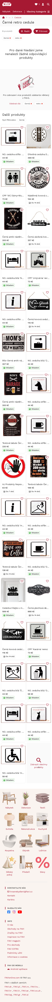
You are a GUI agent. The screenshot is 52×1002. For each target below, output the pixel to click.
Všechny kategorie (36, 11)
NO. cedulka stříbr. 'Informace (17, 319)
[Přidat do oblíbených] (22, 127)
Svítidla (9, 829)
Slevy (42, 872)
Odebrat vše (15, 104)
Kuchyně (42, 829)
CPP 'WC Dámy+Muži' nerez (16, 195)
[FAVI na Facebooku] (8, 911)
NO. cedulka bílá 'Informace (16, 525)
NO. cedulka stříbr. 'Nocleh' (16, 731)
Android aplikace (19, 969)
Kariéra (10, 899)
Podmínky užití (14, 953)
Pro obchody (13, 945)
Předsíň (26, 872)
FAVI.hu (35, 987)
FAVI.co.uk (35, 991)
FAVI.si (25, 995)
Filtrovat (43, 31)
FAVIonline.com (12, 978)
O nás (10, 925)
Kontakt (11, 895)
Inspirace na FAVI (16, 937)
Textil (42, 808)
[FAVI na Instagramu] (14, 911)
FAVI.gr (17, 995)
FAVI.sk (8, 987)
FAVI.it (16, 991)
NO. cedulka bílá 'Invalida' (15, 773)
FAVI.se (25, 991)
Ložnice (42, 850)
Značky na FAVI (15, 933)
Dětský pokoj (9, 873)
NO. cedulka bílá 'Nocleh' (15, 278)
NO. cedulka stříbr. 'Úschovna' (17, 154)
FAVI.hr (8, 991)
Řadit (26, 31)
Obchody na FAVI (15, 929)
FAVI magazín (13, 941)
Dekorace (17, 11)
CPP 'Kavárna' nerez (38, 649)
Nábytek (6, 11)
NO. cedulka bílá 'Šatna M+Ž (16, 690)
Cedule (17, 17)
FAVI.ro (25, 987)
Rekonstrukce (27, 829)
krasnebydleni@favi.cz (21, 891)
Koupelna (9, 850)
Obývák (25, 850)
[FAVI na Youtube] (20, 911)
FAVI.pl (17, 987)
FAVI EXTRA (12, 949)
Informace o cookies (17, 957)
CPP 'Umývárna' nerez (39, 278)
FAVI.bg (8, 995)
